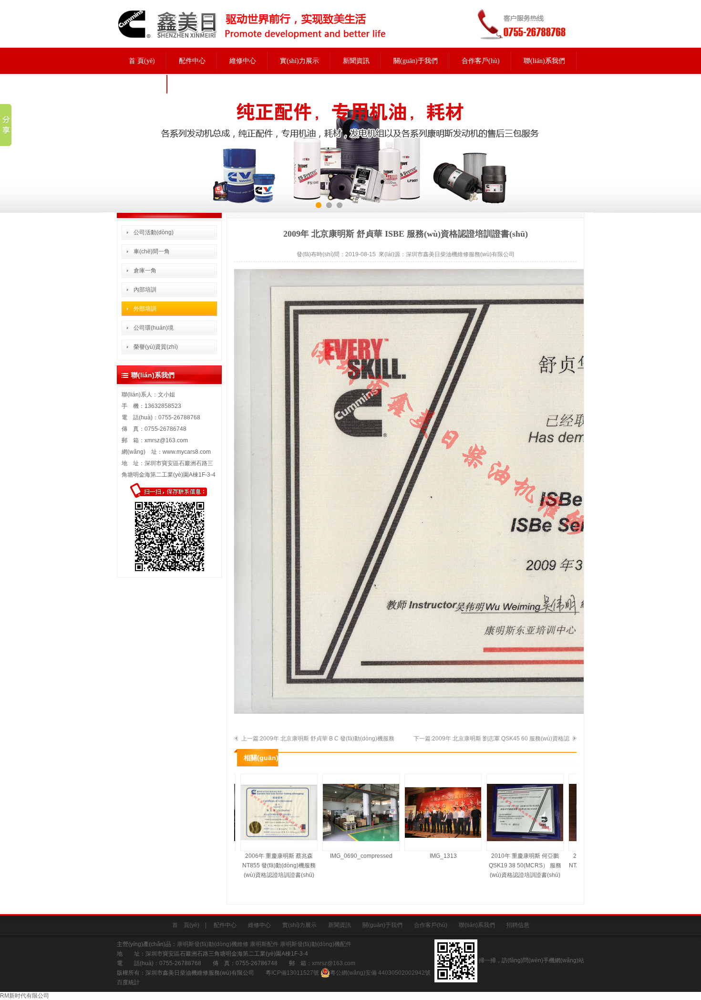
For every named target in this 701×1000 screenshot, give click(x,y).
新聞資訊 (356, 60)
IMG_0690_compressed (351, 856)
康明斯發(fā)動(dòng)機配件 (315, 944)
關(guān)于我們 (415, 60)
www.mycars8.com (187, 451)
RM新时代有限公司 (24, 995)
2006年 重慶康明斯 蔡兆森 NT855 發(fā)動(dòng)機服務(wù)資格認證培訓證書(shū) (268, 865)
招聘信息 (142, 83)
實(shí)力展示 (299, 60)
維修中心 (242, 60)
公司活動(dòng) (154, 232)
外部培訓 (145, 308)
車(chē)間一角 (152, 251)
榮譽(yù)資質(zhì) (156, 347)
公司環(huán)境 (154, 327)
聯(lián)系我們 (544, 60)
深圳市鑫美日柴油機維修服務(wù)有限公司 (460, 254)
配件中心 (192, 60)
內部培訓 (145, 289)
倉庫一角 (145, 270)
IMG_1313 (432, 856)
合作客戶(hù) (481, 60)
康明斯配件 (264, 944)
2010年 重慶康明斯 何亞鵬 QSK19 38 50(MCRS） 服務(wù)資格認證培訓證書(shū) (514, 865)
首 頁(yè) (142, 60)
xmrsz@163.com (166, 440)
